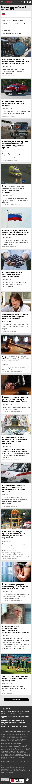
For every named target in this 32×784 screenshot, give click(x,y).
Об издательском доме (10, 711)
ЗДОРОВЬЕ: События (9, 651)
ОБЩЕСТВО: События (9, 116)
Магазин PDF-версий (16, 714)
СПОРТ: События (8, 76)
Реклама (4, 714)
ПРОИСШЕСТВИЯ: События (11, 204)
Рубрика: (4, 23)
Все (3, 13)
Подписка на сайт (8, 720)
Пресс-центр (24, 711)
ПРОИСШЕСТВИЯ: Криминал (12, 371)
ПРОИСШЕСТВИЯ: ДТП (9, 506)
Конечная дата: (6, 30)
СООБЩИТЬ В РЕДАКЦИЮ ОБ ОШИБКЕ (14, 726)
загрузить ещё (16, 699)
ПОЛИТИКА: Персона (9, 246)
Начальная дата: (6, 27)
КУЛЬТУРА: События (9, 331)
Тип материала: (6, 20)
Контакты (20, 720)
